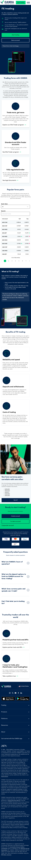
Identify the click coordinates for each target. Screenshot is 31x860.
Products (4, 712)
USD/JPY (7, 492)
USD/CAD (7, 490)
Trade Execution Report (14, 800)
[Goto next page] (29, 261)
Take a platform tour (9, 676)
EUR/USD (7, 489)
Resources (4, 725)
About (3, 732)
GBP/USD (7, 495)
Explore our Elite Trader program (13, 125)
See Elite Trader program (11, 152)
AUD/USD (7, 493)
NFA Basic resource (6, 854)
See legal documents (9, 180)
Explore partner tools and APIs (13, 647)
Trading (3, 705)
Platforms (4, 718)
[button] (15, 207)
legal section (4, 776)
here (17, 46)
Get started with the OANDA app (11, 738)
